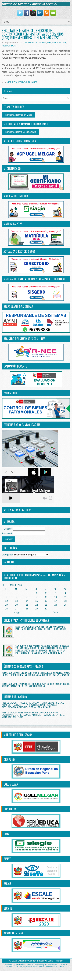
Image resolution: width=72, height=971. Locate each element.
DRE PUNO (9, 759)
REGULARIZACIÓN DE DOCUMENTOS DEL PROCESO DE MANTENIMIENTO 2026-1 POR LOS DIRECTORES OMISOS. (41, 628)
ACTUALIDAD (31, 42)
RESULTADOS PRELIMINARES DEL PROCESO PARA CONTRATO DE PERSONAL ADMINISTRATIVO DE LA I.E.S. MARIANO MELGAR (36, 685)
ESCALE (7, 883)
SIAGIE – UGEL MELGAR (15, 196)
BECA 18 (8, 908)
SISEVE (7, 859)
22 (36, 604)
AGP (59, 42)
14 (27, 601)
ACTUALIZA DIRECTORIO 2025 (19, 251)
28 (27, 608)
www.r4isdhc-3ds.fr (57, 966)
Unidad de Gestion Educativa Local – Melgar (40, 960)
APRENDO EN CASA (13, 933)
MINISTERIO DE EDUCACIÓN (18, 735)
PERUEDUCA (10, 809)
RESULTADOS (9, 46)
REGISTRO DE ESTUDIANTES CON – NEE (24, 339)
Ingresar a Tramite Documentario (20, 132)
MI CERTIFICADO (12, 168)
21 (27, 604)
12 (6, 601)
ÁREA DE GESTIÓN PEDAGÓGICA (20, 141)
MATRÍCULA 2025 (12, 224)
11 (65, 597)
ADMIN (42, 42)
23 (46, 604)
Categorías (7, 554)
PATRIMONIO (10, 393)
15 (36, 601)
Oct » (55, 612)
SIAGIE (7, 834)
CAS (64, 42)
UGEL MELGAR (11, 784)
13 (16, 601)
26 (6, 608)
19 (6, 604)
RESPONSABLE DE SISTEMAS (18, 307)
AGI (54, 42)
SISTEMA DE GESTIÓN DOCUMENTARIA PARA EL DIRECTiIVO (34, 279)
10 (55, 597)
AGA (49, 42)
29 (36, 608)
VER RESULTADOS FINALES (22, 82)
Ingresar (9, 539)
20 (16, 604)
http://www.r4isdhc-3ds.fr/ (34, 966)
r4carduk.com (51, 964)
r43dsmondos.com (14, 966)
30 (46, 608)
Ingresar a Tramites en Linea (18, 115)
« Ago (17, 612)
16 (46, 601)
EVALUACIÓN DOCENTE (15, 366)
